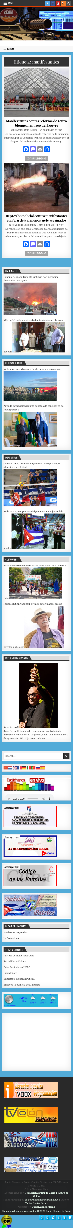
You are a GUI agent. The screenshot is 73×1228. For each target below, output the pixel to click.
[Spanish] (42, 767)
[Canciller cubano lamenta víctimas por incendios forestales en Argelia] (30, 314)
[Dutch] (10, 767)
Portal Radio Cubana (15, 961)
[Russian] (38, 767)
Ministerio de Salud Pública (19, 979)
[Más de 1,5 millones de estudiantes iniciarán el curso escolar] (38, 351)
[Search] (68, 3)
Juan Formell (11, 727)
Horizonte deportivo (15, 932)
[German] (24, 767)
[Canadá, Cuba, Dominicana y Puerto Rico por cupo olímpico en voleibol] (30, 505)
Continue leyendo (37, 158)
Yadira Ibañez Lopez (36, 1203)
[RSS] (63, 3)
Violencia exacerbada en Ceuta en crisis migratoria (32, 369)
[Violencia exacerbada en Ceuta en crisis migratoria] (30, 400)
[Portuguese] (33, 767)
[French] (19, 767)
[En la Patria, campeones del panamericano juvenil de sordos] (38, 548)
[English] (15, 767)
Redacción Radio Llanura (25, 130)
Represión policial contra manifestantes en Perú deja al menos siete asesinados (36, 217)
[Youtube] (58, 3)
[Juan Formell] (38, 727)
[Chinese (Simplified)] (6, 767)
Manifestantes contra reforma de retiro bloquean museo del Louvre (36, 123)
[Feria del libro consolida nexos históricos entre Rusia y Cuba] (35, 598)
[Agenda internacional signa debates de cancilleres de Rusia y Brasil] (30, 446)
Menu (10, 3)
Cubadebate (10, 973)
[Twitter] (47, 3)
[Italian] (29, 767)
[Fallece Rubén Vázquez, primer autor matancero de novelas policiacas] (44, 647)
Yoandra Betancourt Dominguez (42, 1200)
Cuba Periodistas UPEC (17, 967)
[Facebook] (52, 3)
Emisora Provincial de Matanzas (22, 984)
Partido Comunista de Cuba (19, 955)
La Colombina (11, 938)
